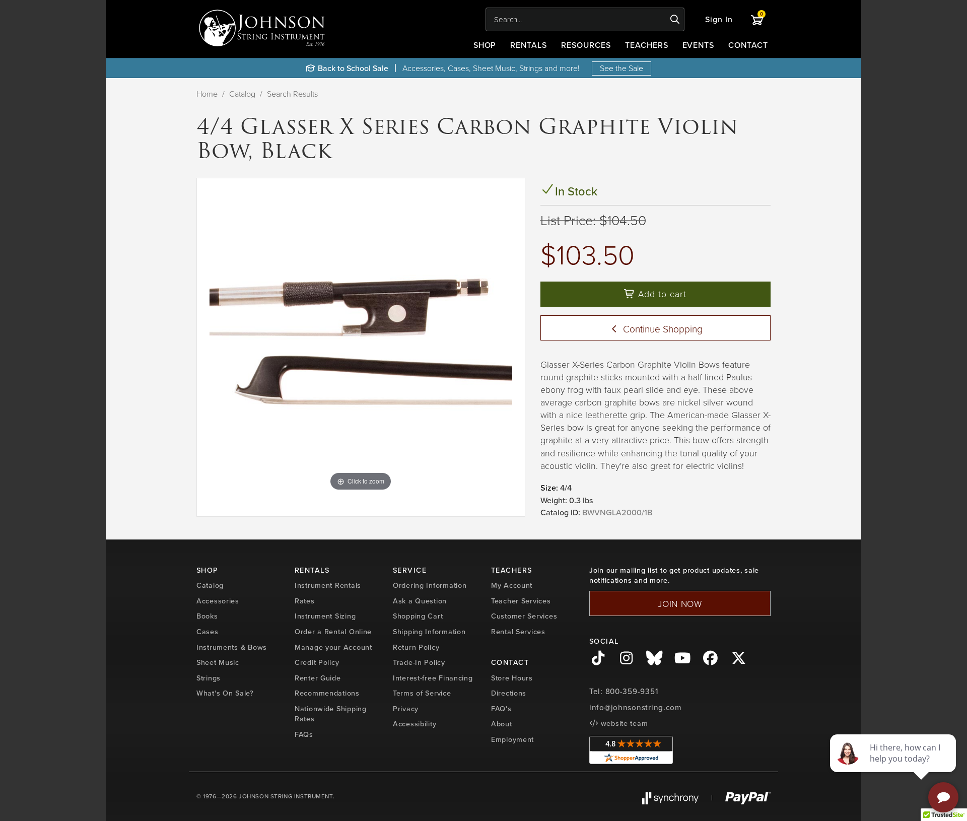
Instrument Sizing (325, 615)
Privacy (406, 708)
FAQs (304, 734)
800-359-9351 (631, 691)
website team (623, 723)
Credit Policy (317, 662)
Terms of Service (422, 693)
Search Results (292, 93)
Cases (207, 631)
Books (207, 615)
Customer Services (524, 615)
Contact (748, 44)
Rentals (528, 44)
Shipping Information (429, 631)
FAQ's (501, 708)
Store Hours (512, 677)
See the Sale (621, 68)
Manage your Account (333, 647)
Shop (485, 44)
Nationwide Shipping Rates (331, 713)
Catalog (242, 93)
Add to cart (660, 294)
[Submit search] (675, 19)
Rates (305, 600)
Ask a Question (420, 600)
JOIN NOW (680, 603)
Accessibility (414, 723)
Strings (208, 677)
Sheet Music (217, 662)
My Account (511, 585)
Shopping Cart (418, 615)
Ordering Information (429, 585)
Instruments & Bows (231, 647)
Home (207, 93)
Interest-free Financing (433, 677)
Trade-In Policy (419, 662)
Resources (586, 44)
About (501, 723)
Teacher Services (521, 600)
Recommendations (327, 693)
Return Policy (416, 647)
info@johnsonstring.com (635, 707)
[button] (719, 19)
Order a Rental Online (333, 631)
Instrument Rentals (328, 585)
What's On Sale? (225, 693)
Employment (512, 739)
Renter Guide (318, 677)
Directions (508, 693)
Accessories (217, 600)
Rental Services (518, 631)
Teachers (646, 44)
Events (698, 44)
